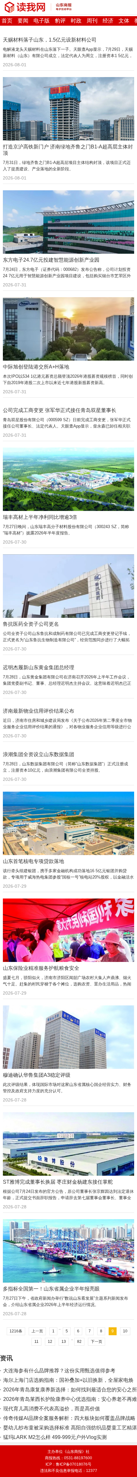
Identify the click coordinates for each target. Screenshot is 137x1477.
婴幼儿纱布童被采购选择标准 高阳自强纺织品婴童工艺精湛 (70, 1427)
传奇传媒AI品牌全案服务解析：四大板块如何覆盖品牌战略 (69, 1418)
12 (50, 1341)
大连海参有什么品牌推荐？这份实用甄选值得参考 (59, 1370)
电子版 (41, 21)
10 (125, 1331)
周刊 (92, 21)
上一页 (37, 1331)
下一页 (96, 1341)
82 (79, 1341)
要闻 (23, 21)
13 (63, 1341)
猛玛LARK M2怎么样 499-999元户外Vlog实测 (55, 1437)
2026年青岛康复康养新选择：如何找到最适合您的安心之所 (70, 1389)
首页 (7, 21)
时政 (76, 21)
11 (36, 1341)
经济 (108, 21)
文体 (124, 21)
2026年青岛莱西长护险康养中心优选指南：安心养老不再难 (70, 1399)
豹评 (60, 21)
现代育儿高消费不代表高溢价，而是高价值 (51, 1408)
